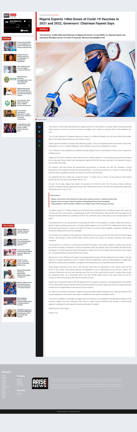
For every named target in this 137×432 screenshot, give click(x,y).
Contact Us (20, 383)
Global (3, 379)
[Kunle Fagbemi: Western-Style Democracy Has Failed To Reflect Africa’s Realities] (10, 297)
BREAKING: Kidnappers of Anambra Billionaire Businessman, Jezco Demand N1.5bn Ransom (24, 313)
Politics (4, 384)
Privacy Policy (20, 385)
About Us (19, 379)
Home (3, 375)
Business (4, 383)
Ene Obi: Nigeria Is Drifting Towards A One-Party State (23, 231)
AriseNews (55, 15)
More (3, 397)
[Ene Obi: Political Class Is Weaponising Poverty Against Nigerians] (10, 239)
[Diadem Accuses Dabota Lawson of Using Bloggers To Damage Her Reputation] (10, 54)
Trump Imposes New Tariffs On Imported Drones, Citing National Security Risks (23, 127)
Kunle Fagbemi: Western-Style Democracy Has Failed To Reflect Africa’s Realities (24, 301)
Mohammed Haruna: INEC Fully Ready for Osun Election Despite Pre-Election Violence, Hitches (24, 92)
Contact (4, 396)
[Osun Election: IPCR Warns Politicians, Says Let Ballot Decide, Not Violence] (10, 99)
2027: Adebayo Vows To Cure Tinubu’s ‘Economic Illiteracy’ (23, 68)
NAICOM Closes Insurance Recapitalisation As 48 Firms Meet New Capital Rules (24, 80)
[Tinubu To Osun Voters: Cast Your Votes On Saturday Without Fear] (10, 259)
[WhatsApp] (51, 352)
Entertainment (5, 386)
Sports (3, 388)
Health (3, 392)
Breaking (4, 377)
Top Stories (8, 226)
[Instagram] (50, 352)
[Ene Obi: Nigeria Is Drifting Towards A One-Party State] (10, 229)
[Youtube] (52, 352)
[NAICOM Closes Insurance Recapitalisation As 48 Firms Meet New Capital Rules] (10, 76)
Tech (3, 390)
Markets (19, 394)
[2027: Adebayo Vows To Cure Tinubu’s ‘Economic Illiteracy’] (10, 66)
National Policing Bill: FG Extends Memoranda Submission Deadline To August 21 (24, 273)
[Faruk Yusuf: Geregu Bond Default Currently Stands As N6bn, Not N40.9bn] (10, 249)
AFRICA (43, 29)
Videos (4, 394)
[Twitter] (49, 352)
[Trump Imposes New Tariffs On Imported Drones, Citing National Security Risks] (10, 123)
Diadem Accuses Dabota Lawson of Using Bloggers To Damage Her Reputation (23, 58)
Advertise (19, 381)
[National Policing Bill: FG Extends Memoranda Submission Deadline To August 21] (10, 269)
